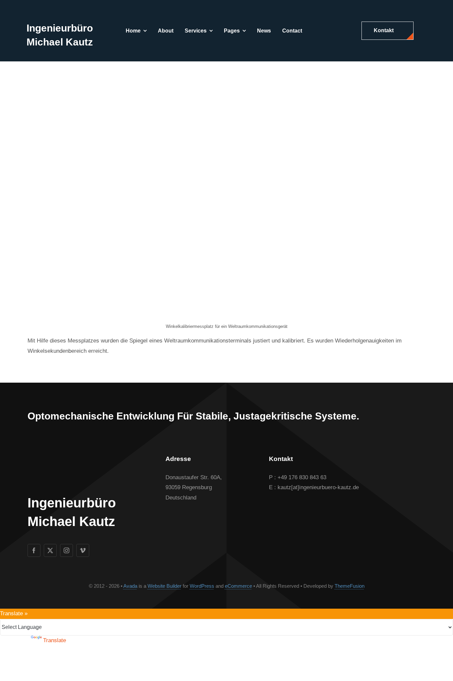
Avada (130, 586)
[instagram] (66, 550)
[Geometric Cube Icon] (39, 10)
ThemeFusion (349, 586)
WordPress (202, 586)
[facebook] (34, 550)
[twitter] (50, 550)
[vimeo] (82, 550)
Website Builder (164, 586)
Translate (54, 640)
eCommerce (238, 586)
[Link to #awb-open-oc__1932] (423, 31)
